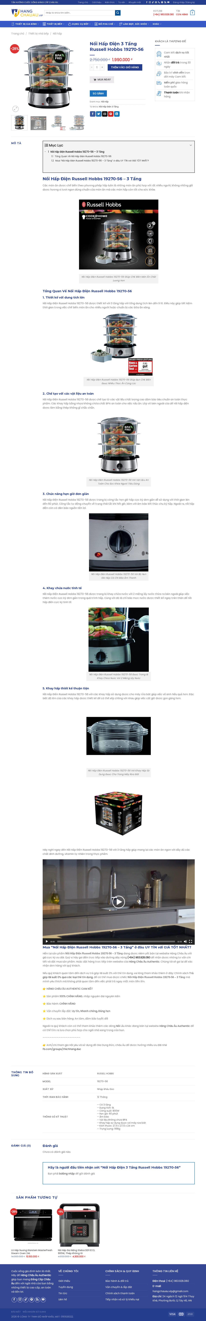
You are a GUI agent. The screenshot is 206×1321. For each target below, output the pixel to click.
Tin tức (62, 1293)
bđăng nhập (67, 1173)
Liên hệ (62, 1299)
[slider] (116, 941)
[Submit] (118, 13)
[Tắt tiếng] (185, 941)
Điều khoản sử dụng (34, 1311)
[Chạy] (46, 941)
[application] (119, 902)
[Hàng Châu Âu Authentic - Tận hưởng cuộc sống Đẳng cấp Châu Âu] (27, 12)
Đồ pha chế (105, 24)
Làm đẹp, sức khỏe (135, 24)
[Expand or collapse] (191, 145)
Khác (156, 24)
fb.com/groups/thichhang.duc (62, 1049)
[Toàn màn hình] (190, 941)
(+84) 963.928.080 (138, 957)
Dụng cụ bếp (80, 24)
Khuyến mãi (135, 2)
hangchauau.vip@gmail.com (170, 1291)
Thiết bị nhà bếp (38, 33)
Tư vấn (121, 2)
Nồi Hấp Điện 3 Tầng (109, 106)
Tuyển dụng (65, 1287)
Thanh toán (171, 92)
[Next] (79, 76)
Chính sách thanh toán (120, 1293)
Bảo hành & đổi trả (116, 1281)
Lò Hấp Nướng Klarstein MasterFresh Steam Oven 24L (31, 1252)
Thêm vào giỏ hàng (125, 67)
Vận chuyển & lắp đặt (118, 1287)
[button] (118, 902)
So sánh (98, 93)
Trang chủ (83, 2)
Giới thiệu (96, 2)
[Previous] (17, 76)
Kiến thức (110, 2)
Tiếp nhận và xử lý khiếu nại (122, 1299)
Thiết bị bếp (54, 24)
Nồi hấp (57, 33)
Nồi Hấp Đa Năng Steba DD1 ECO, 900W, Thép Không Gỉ (76, 1252)
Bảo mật (16, 1311)
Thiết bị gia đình (26, 24)
